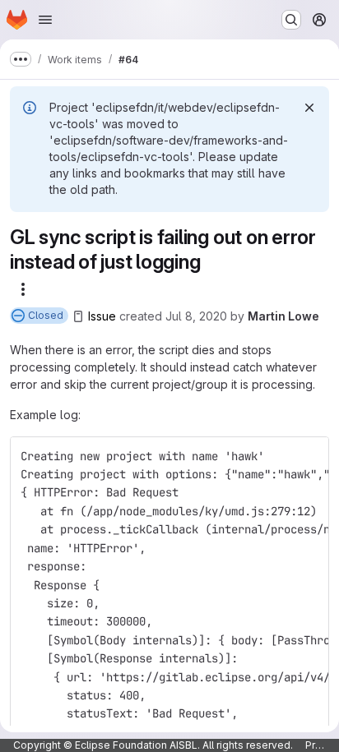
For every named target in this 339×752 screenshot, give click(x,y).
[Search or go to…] (291, 20)
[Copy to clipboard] (309, 456)
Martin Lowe (283, 316)
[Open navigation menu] (45, 20)
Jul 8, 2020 (196, 316)
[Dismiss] (309, 108)
